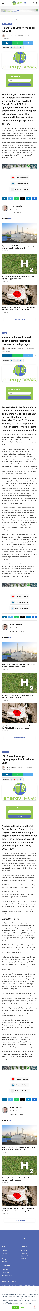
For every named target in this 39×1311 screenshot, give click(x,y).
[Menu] (3, 3)
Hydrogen (5, 752)
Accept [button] (15, 1307)
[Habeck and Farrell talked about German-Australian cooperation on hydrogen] (19, 373)
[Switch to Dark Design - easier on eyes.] (33, 3)
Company (24, 1247)
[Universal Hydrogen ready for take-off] (19, 60)
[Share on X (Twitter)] (28, 43)
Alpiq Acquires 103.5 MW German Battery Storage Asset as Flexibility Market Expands (18, 247)
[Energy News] (19, 3)
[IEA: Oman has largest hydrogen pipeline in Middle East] (19, 791)
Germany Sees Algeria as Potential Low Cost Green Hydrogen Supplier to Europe (18, 277)
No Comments (30, 35)
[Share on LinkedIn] (7, 43)
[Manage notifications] (34, 1307)
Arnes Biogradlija (11, 35)
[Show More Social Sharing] (35, 43)
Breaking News (16, 19)
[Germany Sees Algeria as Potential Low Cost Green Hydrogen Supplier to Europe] (19, 264)
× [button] (35, 1290)
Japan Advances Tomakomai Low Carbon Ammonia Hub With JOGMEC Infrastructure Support (18, 308)
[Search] (36, 3)
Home (8, 19)
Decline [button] (23, 1307)
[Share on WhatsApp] (17, 43)
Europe (5, 333)
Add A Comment (19, 319)
